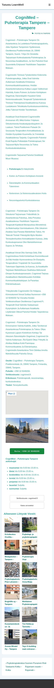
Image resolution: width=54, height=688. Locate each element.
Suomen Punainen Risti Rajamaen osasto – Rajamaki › (35, 666)
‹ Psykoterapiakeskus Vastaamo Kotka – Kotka (15, 666)
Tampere (46, 33)
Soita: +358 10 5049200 (27, 451)
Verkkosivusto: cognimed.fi (27, 498)
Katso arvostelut (27, 505)
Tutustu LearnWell (13, 4)
